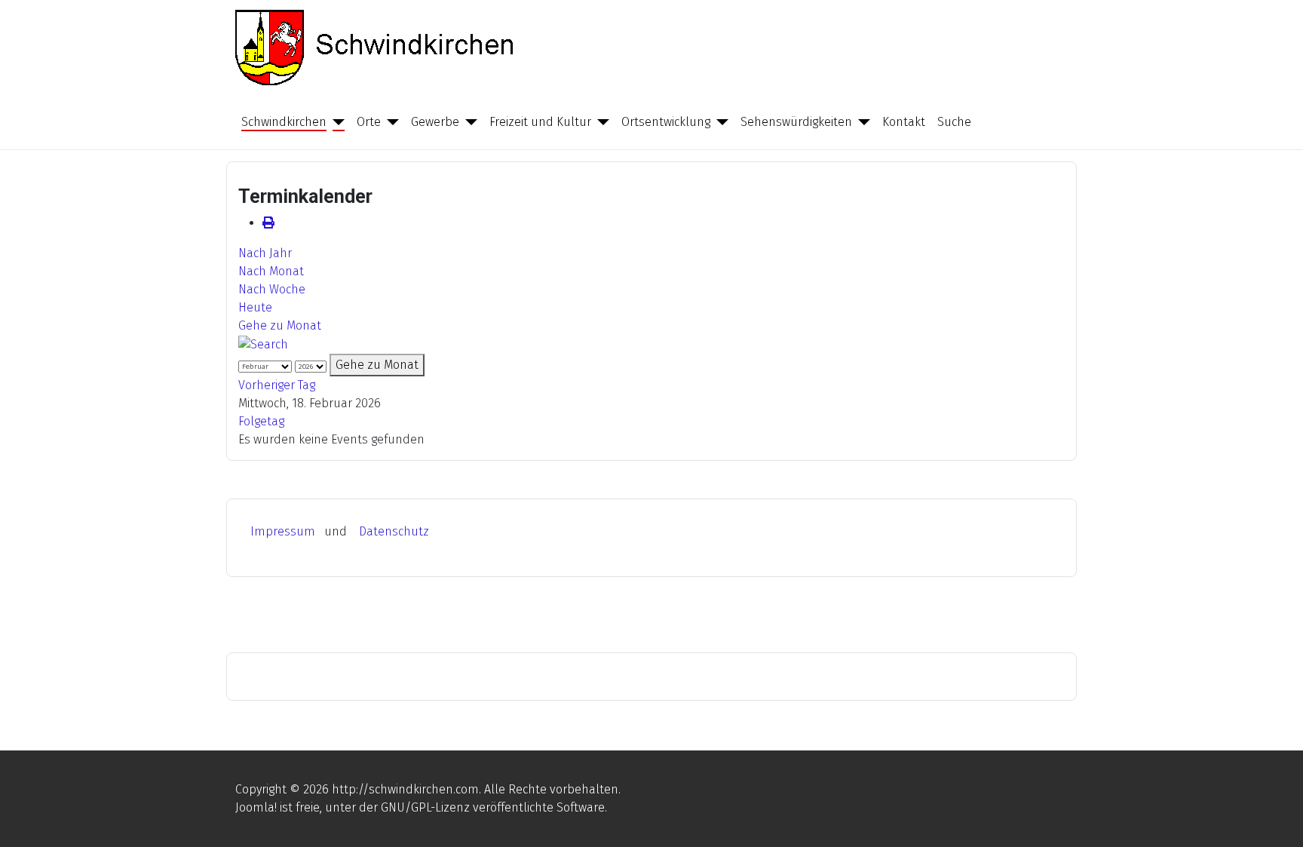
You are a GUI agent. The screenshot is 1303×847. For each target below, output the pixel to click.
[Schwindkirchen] (336, 122)
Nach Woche (271, 289)
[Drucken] (268, 223)
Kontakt (903, 122)
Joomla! (256, 807)
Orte (369, 122)
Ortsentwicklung (665, 122)
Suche (954, 122)
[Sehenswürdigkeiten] (861, 122)
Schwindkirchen (284, 122)
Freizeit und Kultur (540, 122)
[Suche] (263, 343)
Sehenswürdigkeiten (796, 122)
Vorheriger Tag (276, 385)
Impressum (282, 531)
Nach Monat (271, 271)
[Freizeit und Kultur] (600, 122)
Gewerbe (435, 122)
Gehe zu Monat (279, 325)
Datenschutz (394, 531)
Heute (255, 307)
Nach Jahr (265, 253)
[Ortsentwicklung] (719, 122)
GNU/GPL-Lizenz (425, 807)
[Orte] (390, 122)
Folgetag (261, 421)
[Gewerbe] (468, 122)
